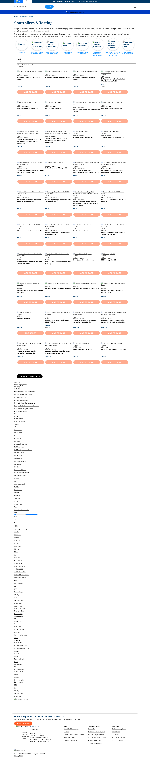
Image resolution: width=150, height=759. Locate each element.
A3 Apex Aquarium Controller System (58, 77)
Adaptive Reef (18, 418)
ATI (15, 436)
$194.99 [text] (47, 115)
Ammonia (17, 535)
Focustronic (18, 456)
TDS (15, 598)
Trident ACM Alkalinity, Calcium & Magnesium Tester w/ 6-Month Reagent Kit (57, 141)
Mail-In (16, 677)
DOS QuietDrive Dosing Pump (83, 260)
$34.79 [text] (103, 86)
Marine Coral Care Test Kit (54, 108)
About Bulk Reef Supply (71, 729)
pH (15, 555)
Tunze (16, 507)
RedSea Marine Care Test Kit (83, 231)
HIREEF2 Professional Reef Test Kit (113, 108)
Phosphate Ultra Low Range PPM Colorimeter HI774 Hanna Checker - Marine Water (85, 203)
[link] (131, 7)
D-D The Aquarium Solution (23, 450)
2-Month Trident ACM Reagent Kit (112, 137)
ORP (15, 586)
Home (16, 16)
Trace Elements (19, 563)
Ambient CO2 (18, 569)
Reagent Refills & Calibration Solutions (26, 406)
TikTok (24, 738)
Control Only (18, 614)
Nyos (16, 481)
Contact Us (91, 729)
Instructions (116, 732)
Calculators (115, 735)
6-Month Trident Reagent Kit (83, 137)
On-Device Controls (20, 635)
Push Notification (20, 659)
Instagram (25, 736)
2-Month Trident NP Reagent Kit (56, 168)
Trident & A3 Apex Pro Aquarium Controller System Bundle (84, 321)
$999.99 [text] (19, 86)
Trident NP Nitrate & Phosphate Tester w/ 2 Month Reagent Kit (30, 171)
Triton (16, 501)
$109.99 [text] (75, 146)
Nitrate (16, 549)
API (15, 427)
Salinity (16, 595)
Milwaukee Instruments (22, 473)
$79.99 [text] (75, 238)
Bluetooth (17, 626)
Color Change (18, 671)
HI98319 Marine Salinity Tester (27, 108)
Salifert (16, 493)
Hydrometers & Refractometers (24, 392)
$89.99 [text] (47, 267)
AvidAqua (17, 441)
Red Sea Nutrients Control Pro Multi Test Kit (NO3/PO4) (29, 263)
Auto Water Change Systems (23, 409)
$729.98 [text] (19, 175)
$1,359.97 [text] (20, 356)
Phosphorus (18, 560)
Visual (16, 656)
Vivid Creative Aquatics (21, 510)
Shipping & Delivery (94, 740)
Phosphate (17, 558)
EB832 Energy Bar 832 (108, 260)
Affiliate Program (69, 737)
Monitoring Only (19, 608)
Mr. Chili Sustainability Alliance (74, 735)
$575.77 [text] (47, 327)
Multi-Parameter (19, 566)
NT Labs (16, 478)
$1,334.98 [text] (104, 327)
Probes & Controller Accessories (24, 403)
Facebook (25, 732)
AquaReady (18, 433)
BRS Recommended (118, 737)
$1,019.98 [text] (48, 356)
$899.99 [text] (103, 356)
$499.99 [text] (75, 175)
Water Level (18, 603)
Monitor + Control (20, 611)
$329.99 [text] (103, 115)
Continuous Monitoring (22, 648)
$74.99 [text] (103, 175)
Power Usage (18, 592)
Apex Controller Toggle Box (82, 349)
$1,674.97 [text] (76, 327)
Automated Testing (20, 397)
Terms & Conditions (70, 740)
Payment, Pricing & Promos (97, 737)
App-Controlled (19, 629)
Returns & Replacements (96, 735)
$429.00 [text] (47, 296)
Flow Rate (17, 580)
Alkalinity (17, 532)
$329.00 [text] (75, 296)
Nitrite (16, 552)
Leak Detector (18, 682)
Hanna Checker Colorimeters (23, 394)
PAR (15, 589)
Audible (16, 653)
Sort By (19, 59)
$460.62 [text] (47, 325)
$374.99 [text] (75, 267)
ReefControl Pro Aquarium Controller (58, 288)
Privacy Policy (18, 756)
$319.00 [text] (19, 327)
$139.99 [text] (75, 356)
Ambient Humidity (20, 572)
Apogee (16, 424)
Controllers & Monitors (21, 400)
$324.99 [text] (103, 267)
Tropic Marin (18, 504)
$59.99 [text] (47, 175)
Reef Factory (18, 490)
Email (16, 662)
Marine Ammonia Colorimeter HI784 (29, 231)
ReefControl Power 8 (24, 318)
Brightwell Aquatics (20, 444)
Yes (15, 414)
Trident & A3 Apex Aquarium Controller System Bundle (27, 352)
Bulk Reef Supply (19, 447)
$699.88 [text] (47, 86)
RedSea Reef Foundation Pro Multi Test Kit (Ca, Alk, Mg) (113, 234)
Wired (16, 638)
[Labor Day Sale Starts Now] (75, 12)
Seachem (17, 496)
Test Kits (17, 389)
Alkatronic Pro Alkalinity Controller (113, 349)
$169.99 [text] (75, 115)
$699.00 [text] (19, 296)
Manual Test (18, 643)
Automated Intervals (21, 645)
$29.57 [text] (103, 84)
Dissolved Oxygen (20, 578)
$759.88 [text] (47, 146)
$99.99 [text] (19, 115)
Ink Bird (16, 467)
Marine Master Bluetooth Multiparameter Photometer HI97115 (86, 171)
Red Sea (16, 487)
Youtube (25, 734)
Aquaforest (18, 430)
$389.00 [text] (103, 296)
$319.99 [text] (75, 86)
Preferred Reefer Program (96, 732)
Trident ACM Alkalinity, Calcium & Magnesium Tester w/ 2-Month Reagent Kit (29, 141)
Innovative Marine (20, 470)
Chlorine (17, 540)
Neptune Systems (20, 476)
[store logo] (21, 7)
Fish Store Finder (117, 740)
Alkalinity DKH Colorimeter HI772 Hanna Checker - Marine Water (112, 171)
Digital (16, 674)
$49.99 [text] (103, 146)
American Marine (19, 421)
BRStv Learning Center (119, 729)
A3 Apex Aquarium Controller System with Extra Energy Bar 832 (58, 352)
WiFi (15, 624)
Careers (66, 732)
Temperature (18, 600)
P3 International (19, 484)
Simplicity (17, 498)
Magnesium (18, 546)
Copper (16, 543)
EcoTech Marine (19, 453)
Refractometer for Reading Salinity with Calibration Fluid (113, 80)
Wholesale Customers (95, 743)
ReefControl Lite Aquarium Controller (86, 288)
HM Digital (17, 464)
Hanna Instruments (20, 461)
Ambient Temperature (21, 575)
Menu (50, 6)
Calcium (16, 538)
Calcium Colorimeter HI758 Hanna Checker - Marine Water (29, 201)
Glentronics (18, 458)
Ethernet (17, 632)
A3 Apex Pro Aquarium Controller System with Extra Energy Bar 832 (112, 321)
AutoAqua (17, 438)
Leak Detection (19, 583)
